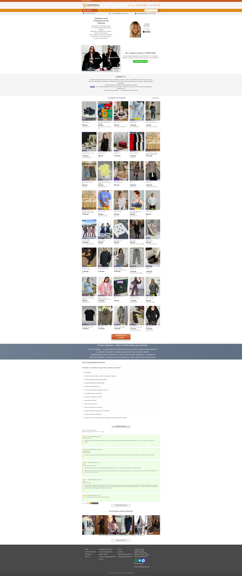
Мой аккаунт (88, 554)
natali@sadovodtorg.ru (123, 535)
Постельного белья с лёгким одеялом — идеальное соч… (152, 154)
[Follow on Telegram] (150, 32)
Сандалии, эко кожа (86, 122)
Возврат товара (103, 554)
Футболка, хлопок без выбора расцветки (104, 123)
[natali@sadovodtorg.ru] (129, 5)
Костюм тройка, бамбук (134, 297)
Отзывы (128, 0)
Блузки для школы (101, 153)
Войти (86, 549)
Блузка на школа (117, 122)
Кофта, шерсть (133, 240)
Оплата (120, 549)
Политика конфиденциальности (107, 556)
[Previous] (85, 525)
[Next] (157, 525)
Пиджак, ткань (149, 327)
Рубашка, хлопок (133, 122)
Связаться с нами (140, 0)
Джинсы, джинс (133, 268)
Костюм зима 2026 (86, 240)
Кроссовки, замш (149, 240)
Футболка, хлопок (101, 211)
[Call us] (146, 32)
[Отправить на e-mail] (144, 32)
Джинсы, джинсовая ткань (87, 182)
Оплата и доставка (121, 0)
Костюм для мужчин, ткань (119, 327)
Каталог (103, 0)
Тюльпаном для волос (118, 182)
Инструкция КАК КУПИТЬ (105, 549)
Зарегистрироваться (90, 551)
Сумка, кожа (116, 153)
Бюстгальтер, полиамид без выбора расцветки (135, 212)
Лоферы (147, 268)
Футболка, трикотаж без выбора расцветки (104, 183)
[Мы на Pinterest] (148, 32)
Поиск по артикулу (155, 0)
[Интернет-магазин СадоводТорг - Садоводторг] (91, 5)
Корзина (87, 556)
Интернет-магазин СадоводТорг (89, 430)
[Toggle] (83, 372)
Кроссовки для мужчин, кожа (88, 153)
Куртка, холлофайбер (150, 297)
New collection (101, 327)
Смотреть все (155, 97)
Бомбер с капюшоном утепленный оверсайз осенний (104, 298)
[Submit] (159, 10)
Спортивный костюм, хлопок (151, 122)
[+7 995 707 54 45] (135, 5)
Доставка (120, 551)
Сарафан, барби (101, 240)
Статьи (132, 0)
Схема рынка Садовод (111, 0)
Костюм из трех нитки (134, 153)
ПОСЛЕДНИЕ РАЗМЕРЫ (103, 268)
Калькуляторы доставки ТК (125, 554)
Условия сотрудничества (105, 551)
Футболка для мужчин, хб (87, 327)
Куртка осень (148, 182)
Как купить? (147, 0)
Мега (115, 297)
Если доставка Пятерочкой (125, 556)
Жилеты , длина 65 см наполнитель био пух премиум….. (121, 269)
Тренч (131, 182)
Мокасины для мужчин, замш (136, 327)
